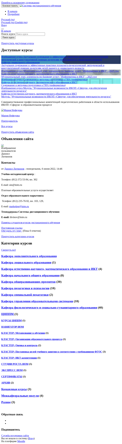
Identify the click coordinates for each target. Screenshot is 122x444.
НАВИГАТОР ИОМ (12, 326)
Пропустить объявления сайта (17, 132)
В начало (6, 31)
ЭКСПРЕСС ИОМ (12, 370)
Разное (6, 402)
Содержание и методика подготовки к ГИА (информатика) (33, 85)
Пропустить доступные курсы (17, 43)
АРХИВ (5, 382)
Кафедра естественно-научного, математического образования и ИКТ (49, 269)
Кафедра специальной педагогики (25, 294)
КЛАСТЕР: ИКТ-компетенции (19, 357)
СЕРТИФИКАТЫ (11, 376)
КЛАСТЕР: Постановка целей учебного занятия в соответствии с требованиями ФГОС (51, 351)
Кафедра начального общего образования (30, 275)
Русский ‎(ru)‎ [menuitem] (8, 22)
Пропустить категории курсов (17, 236)
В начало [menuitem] (12, 11)
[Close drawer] (2, 28)
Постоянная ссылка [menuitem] (11, 228)
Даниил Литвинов (14, 168)
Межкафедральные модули (20, 395)
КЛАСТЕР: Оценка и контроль (19, 345)
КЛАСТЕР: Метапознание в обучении (23, 333)
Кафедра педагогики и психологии (25, 288)
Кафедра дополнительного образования (29, 256)
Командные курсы (14, 389)
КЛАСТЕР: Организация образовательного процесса (31, 339)
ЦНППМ (7, 314)
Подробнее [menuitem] (14, 14)
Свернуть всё (8, 250)
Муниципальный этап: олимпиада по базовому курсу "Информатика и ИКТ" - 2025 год (49, 76)
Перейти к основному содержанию (20, 2)
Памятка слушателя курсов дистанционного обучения (30, 222)
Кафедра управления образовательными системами (37, 301)
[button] (8, 19)
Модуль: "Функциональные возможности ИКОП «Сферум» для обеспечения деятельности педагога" (56, 96)
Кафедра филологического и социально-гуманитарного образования (49, 307)
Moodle (21, 441)
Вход (4, 25)
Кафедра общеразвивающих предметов (28, 281)
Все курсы (7, 126)
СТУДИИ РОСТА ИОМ (14, 364)
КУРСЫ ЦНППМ (11, 320)
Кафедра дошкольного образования (26, 262)
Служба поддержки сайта (15, 435)
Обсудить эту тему (11, 230)
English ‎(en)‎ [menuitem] (21, 22)
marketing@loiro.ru (19, 206)
